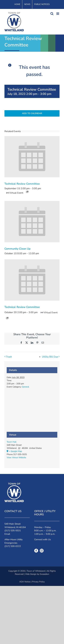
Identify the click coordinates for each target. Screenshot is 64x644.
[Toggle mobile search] (51, 13)
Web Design (30, 574)
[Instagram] (42, 551)
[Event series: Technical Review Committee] (27, 192)
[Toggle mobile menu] (58, 13)
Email (7, 533)
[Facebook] (36, 551)
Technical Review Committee (22, 184)
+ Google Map (15, 451)
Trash (9, 356)
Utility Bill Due (50, 356)
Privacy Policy (38, 581)
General (25, 386)
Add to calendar (32, 113)
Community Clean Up (17, 248)
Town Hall (11, 441)
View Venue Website (16, 457)
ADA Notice (24, 581)
